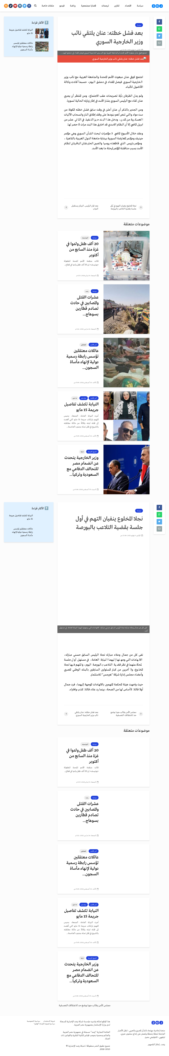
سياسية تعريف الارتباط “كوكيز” (44, 1024)
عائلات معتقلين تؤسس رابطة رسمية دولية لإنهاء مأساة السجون (22, 46)
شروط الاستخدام (49, 1021)
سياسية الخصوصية (33, 1021)
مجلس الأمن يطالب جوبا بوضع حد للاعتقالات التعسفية (84, 1005)
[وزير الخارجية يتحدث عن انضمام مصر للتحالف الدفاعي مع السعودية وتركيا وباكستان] (126, 469)
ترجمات (105, 5)
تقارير (116, 5)
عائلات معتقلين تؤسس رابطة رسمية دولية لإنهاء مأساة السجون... (82, 359)
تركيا (82, 452)
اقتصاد (128, 5)
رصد (87, 291)
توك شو (83, 398)
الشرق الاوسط (92, 452)
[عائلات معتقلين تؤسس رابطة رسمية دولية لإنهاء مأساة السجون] (126, 362)
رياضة (73, 5)
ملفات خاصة (48, 5)
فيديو (62, 5)
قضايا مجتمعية (88, 5)
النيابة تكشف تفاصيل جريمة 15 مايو (81, 407)
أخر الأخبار (93, 345)
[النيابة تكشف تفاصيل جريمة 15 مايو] (126, 416)
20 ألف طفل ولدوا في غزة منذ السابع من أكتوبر (82, 249)
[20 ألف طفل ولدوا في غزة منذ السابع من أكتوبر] (126, 255)
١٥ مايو (75, 398)
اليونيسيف (85, 238)
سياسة (140, 5)
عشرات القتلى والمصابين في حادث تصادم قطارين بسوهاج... (84, 306)
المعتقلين (83, 345)
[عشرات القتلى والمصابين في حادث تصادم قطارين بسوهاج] (126, 309)
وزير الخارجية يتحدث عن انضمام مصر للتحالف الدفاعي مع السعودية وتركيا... (81, 466)
